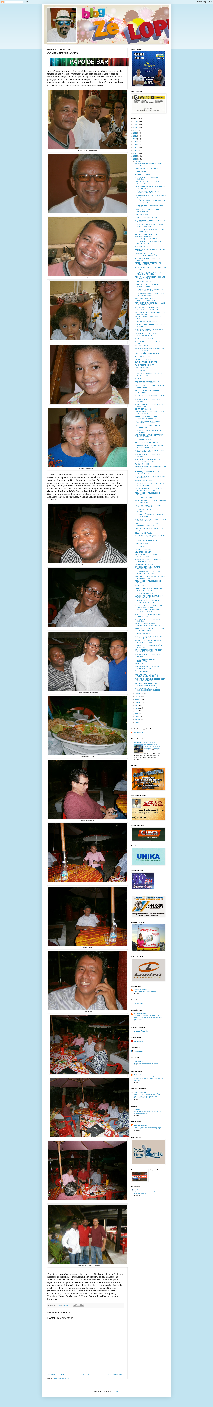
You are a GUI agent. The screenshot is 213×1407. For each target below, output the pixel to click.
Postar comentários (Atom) (62, 1378)
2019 (135, 142)
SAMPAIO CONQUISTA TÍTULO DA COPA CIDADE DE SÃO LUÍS (148, 330)
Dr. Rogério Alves (140, 1014)
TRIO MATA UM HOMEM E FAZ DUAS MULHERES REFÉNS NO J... (147, 182)
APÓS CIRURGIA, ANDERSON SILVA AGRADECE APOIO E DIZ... (147, 192)
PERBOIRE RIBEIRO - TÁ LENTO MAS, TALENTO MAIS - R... (148, 264)
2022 (135, 133)
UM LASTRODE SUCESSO (144, 497)
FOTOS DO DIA (140, 371)
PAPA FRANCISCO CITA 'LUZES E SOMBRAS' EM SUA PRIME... (146, 299)
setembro (138, 699)
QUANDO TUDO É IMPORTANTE (146, 234)
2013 (135, 159)
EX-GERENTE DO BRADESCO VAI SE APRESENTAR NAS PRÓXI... (148, 524)
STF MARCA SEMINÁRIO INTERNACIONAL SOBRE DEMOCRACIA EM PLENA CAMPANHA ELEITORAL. (148, 1017)
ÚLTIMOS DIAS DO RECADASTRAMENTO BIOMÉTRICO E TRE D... (149, 597)
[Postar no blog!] (76, 1305)
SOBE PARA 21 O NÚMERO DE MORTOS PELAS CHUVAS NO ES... (149, 273)
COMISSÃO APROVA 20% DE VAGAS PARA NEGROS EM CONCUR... (149, 446)
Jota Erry (137, 1110)
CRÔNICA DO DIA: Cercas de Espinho (145, 991)
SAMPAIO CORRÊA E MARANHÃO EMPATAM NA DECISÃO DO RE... (150, 520)
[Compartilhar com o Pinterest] (83, 1305)
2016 (135, 150)
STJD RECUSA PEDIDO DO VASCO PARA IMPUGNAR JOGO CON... (149, 606)
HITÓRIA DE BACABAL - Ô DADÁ (146, 217)
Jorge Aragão (138, 1051)
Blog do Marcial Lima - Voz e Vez (145, 742)
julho (137, 705)
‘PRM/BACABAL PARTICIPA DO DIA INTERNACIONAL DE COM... (147, 667)
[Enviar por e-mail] (74, 1305)
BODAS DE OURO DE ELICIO (145, 338)
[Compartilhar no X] (78, 1305)
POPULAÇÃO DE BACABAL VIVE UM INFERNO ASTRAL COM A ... (147, 460)
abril (136, 714)
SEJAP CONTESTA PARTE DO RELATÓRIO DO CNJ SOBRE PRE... (149, 225)
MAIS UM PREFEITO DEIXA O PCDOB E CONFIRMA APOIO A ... (148, 426)
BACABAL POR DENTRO (143, 481)
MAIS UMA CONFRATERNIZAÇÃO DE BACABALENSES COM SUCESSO (147, 689)
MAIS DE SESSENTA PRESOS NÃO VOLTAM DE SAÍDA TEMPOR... (150, 221)
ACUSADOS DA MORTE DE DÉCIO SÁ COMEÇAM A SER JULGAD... (148, 422)
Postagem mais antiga (115, 1374)
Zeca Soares (138, 1061)
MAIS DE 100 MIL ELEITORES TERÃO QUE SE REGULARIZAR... (149, 386)
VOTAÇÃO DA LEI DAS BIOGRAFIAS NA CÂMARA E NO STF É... (148, 560)
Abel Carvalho (139, 1190)
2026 (135, 122)
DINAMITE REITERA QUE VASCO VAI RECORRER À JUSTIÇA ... (147, 382)
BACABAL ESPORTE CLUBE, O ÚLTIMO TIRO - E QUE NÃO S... (148, 637)
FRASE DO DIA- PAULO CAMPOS (146, 168)
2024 (135, 127)
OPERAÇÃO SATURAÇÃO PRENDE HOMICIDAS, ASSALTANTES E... (147, 285)
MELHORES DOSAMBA (143, 552)
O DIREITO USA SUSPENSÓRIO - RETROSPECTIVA (146, 555)
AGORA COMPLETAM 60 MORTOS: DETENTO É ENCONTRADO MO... (147, 308)
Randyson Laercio (140, 1125)
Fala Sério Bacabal (140, 1092)
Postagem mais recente (56, 1374)
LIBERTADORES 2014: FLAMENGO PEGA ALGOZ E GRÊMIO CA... (149, 589)
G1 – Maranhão (139, 1041)
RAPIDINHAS (139, 378)
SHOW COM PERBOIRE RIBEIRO (146, 442)
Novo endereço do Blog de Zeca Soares (146, 1063)
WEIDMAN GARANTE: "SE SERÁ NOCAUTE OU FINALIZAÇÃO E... (150, 278)
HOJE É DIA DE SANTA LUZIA (145, 593)
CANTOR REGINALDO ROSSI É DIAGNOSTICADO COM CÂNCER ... (148, 625)
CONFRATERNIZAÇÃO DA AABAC (146, 321)
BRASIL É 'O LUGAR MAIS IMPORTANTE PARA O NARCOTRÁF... (149, 641)
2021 (135, 136)
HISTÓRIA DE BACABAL (143, 549)
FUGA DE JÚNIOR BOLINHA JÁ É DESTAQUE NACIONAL (146, 334)
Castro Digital (138, 1003)
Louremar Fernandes (141, 1031)
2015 (135, 153)
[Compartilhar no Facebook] (81, 1305)
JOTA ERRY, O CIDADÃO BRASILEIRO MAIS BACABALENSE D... (150, 313)
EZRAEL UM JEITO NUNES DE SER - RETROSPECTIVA (147, 210)
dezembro (138, 161)
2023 (135, 130)
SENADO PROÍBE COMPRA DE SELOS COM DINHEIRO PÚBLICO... (150, 451)
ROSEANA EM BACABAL (143, 440)
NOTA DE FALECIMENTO (143, 282)
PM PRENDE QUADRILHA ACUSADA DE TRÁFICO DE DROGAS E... (149, 506)
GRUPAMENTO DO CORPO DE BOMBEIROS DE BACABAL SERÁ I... (150, 477)
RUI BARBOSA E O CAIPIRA (144, 365)
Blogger (116, 1391)
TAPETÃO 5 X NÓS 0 (142, 464)
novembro (138, 694)
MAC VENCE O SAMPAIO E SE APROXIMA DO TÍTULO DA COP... (149, 436)
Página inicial (86, 1374)
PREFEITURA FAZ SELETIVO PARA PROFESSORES (147, 391)
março (137, 717)
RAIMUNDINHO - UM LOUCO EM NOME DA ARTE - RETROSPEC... (150, 412)
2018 (135, 145)
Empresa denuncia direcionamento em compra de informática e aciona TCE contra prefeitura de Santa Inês (148, 1078)
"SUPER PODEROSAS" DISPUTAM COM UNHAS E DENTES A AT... (148, 651)
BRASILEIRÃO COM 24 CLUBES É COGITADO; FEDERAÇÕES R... (146, 238)
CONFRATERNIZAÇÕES (143, 409)
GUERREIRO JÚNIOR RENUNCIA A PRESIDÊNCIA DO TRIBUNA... (147, 472)
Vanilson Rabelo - (140, 1075)
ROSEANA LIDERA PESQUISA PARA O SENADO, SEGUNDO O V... (148, 572)
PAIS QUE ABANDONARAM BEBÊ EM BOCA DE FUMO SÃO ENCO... (150, 680)
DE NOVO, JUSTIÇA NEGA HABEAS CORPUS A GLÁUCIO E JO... (147, 601)
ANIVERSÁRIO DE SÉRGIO (144, 564)
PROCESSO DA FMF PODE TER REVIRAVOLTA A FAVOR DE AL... (147, 684)
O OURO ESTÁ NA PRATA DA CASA (147, 353)
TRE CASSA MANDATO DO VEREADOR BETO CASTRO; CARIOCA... (148, 489)
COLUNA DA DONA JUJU (143, 346)
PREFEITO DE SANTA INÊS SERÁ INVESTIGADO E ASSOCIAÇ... (146, 417)
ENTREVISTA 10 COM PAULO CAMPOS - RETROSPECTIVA (149, 374)
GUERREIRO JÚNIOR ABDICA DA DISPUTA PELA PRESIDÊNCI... (149, 515)
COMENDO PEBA (141, 171)
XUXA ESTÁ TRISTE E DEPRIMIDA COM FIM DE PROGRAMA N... (150, 325)
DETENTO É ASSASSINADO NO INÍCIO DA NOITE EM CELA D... (149, 484)
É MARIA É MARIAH (141, 671)
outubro (138, 696)
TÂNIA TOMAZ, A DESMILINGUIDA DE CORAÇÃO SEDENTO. (147, 611)
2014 (135, 156)
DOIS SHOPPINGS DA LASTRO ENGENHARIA (145, 660)
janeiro (137, 722)
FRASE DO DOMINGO (142, 214)
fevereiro (138, 719)
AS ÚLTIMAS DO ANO (142, 174)
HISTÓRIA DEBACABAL (143, 359)
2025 (135, 124)
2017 (135, 147)
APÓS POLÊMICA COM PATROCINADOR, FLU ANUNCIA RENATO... (149, 290)
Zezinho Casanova (140, 990)
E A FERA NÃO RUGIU (142, 633)
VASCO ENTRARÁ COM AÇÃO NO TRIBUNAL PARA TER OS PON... (147, 675)
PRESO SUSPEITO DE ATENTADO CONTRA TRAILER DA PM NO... (150, 629)
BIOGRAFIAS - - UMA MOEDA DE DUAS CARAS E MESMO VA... (148, 615)
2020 (135, 139)
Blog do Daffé (138, 732)
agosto (137, 702)
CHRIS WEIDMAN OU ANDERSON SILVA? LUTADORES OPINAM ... (149, 294)
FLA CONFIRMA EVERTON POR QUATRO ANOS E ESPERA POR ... (149, 242)
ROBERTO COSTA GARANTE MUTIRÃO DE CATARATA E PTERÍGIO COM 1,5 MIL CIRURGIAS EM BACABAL (147, 1096)
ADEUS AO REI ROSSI (142, 356)
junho (137, 708)
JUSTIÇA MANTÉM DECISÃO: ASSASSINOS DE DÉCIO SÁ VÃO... (150, 577)
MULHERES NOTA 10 (142, 246)
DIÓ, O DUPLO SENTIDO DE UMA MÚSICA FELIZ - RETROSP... (149, 350)
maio (137, 711)
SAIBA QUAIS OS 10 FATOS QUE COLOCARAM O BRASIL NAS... (146, 254)
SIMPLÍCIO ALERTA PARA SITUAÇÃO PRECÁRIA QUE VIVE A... (147, 568)
